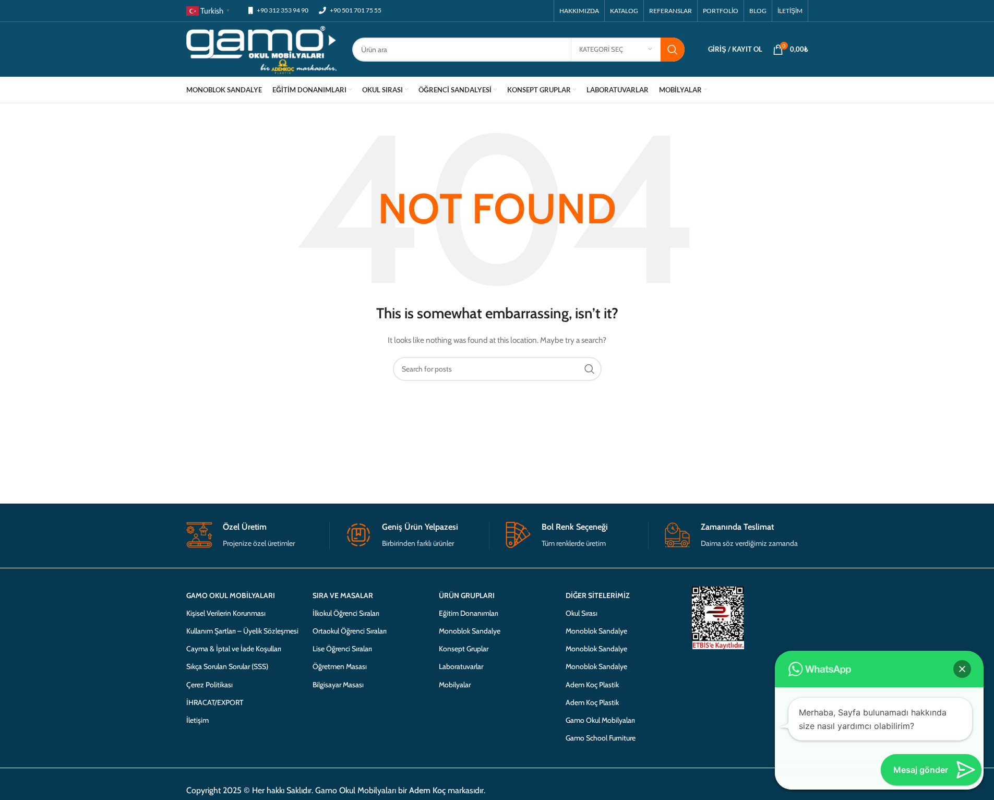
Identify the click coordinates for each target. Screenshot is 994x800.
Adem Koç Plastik (592, 684)
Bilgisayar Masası (338, 684)
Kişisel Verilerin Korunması (226, 613)
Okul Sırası (581, 613)
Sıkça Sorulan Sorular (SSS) (227, 666)
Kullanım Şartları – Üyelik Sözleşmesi (242, 631)
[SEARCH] (673, 50)
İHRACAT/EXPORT (214, 702)
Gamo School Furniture (601, 738)
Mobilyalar (455, 684)
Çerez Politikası (209, 684)
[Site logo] (261, 48)
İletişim (197, 720)
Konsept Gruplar (463, 648)
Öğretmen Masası (340, 666)
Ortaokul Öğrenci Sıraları (350, 631)
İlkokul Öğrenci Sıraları (346, 613)
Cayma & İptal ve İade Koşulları (233, 648)
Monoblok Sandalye (469, 631)
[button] (962, 669)
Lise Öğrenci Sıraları (342, 648)
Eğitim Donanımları (468, 613)
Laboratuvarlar (461, 666)
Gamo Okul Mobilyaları (600, 720)
